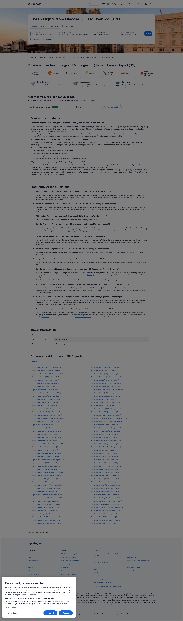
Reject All (50, 613)
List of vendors (10, 607)
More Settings (11, 613)
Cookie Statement (29, 595)
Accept (66, 613)
